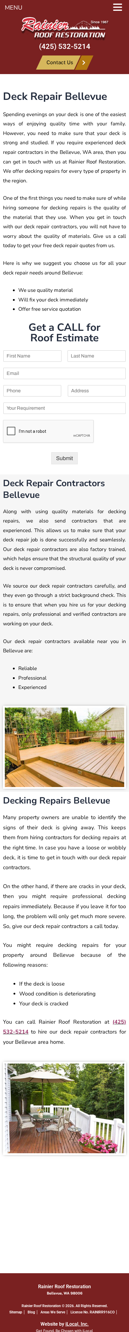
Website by (64, 1324)
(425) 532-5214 (64, 46)
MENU (13, 8)
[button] (120, 8)
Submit (64, 458)
